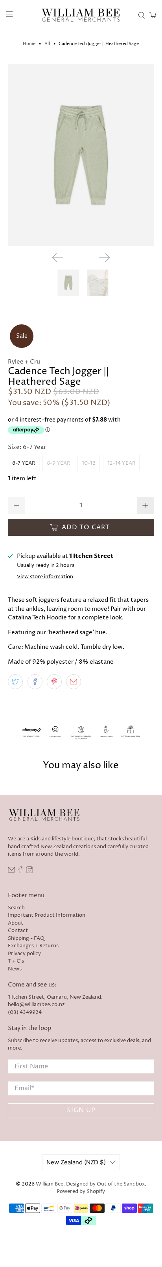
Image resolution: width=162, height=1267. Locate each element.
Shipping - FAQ (26, 938)
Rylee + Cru (24, 362)
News (15, 968)
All (47, 44)
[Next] (104, 258)
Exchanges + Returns (33, 945)
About (15, 923)
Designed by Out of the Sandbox (105, 1184)
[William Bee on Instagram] (29, 871)
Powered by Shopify (81, 1191)
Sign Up (81, 1110)
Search (16, 907)
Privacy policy (24, 953)
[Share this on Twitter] (15, 681)
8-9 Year (58, 463)
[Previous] (58, 258)
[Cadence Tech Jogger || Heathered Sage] (81, 155)
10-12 (89, 463)
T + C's (16, 961)
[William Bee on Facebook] (20, 871)
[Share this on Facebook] (35, 681)
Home (29, 44)
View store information (45, 577)
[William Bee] (81, 15)
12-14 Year (121, 463)
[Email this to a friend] (73, 681)
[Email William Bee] (11, 871)
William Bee (49, 1184)
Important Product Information (46, 915)
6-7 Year (23, 463)
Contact (18, 930)
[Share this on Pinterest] (54, 681)
